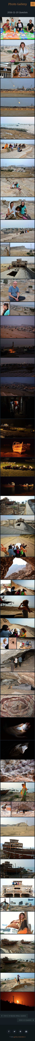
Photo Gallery (17, 4)
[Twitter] (14, 1031)
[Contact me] (26, 1031)
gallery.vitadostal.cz (19, 1037)
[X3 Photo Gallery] (20, 1031)
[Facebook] (9, 1031)
